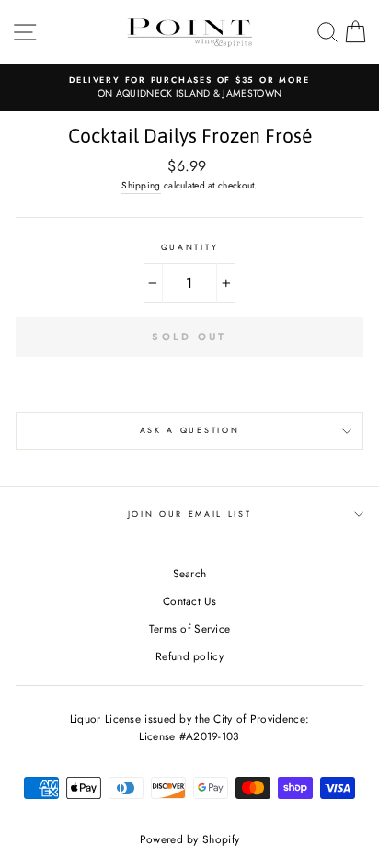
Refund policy (189, 656)
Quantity (189, 247)
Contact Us (189, 601)
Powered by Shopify (189, 839)
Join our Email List (190, 513)
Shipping (140, 185)
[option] (189, 88)
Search (190, 573)
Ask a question (190, 430)
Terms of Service (190, 628)
